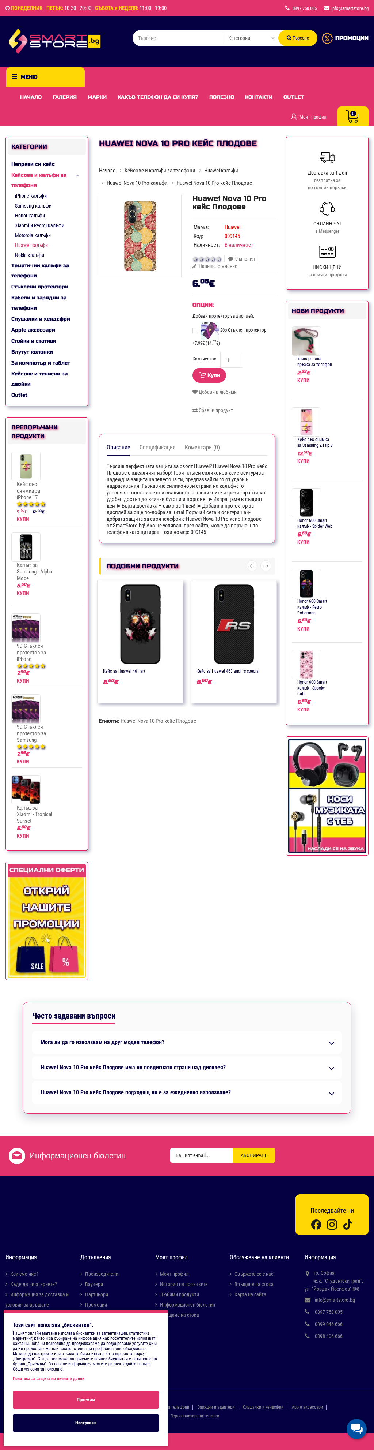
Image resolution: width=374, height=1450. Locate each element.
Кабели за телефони (170, 1407)
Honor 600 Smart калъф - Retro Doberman (312, 607)
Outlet (293, 97)
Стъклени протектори (39, 287)
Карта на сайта (250, 1294)
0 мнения (245, 259)
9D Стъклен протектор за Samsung (31, 733)
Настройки (86, 1422)
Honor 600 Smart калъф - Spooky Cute (312, 688)
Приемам (86, 1399)
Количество (204, 359)
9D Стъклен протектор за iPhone (31, 652)
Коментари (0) (202, 447)
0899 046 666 (329, 1324)
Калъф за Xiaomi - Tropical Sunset (34, 814)
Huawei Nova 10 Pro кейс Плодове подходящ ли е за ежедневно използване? (136, 1092)
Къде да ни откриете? (33, 1284)
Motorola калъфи (33, 235)
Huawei (232, 227)
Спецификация (158, 447)
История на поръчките (184, 1284)
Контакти (258, 97)
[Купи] (119, 670)
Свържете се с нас (253, 1274)
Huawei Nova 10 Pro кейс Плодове (158, 721)
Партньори (96, 1294)
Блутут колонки (32, 352)
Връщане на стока (179, 1315)
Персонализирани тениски (194, 1416)
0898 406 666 (329, 1336)
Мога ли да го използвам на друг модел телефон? (102, 1042)
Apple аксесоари (33, 330)
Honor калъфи (30, 215)
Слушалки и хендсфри (40, 319)
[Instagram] (332, 1224)
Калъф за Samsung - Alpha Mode (34, 572)
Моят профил (174, 1274)
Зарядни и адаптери (216, 1407)
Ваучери (94, 1284)
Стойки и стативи (33, 341)
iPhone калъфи (31, 196)
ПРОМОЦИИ (352, 38)
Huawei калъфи (31, 245)
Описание (118, 447)
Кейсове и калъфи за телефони (38, 180)
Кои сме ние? (24, 1274)
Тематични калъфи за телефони (40, 270)
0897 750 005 (329, 1312)
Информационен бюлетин (187, 1305)
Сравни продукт (215, 410)
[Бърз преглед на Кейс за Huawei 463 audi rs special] (255, 670)
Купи (213, 375)
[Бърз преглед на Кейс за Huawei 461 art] (161, 670)
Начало (31, 97)
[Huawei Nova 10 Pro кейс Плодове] (140, 236)
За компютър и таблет (40, 363)
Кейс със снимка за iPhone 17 (28, 491)
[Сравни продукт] (147, 670)
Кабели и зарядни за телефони (38, 303)
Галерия (65, 97)
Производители (101, 1274)
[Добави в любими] (133, 670)
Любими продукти (179, 1294)
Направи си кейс (33, 164)
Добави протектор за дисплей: (223, 316)
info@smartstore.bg (335, 1300)
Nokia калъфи (29, 255)
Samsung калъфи (33, 206)
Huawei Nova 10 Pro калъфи (137, 183)
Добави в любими (217, 392)
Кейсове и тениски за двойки (39, 379)
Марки (97, 97)
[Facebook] (316, 1224)
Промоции (96, 1305)
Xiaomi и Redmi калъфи (39, 225)
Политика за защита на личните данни (48, 1378)
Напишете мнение (218, 266)
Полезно (221, 97)
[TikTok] (348, 1224)
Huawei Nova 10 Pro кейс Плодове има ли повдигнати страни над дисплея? (133, 1067)
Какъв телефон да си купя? (158, 97)
